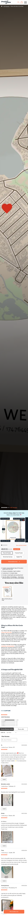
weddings (3, 646)
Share (4, 779)
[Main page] (6, 2)
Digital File (19, 557)
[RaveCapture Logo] (6, 710)
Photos (21, 729)
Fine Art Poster (7, 553)
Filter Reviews (5, 736)
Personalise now (14, 911)
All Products (6, 6)
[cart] (21, 2)
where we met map (6, 632)
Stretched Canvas (7, 557)
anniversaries (10, 646)
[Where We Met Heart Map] (7, 597)
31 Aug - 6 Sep (12, 513)
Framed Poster (19, 553)
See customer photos (21, 545)
